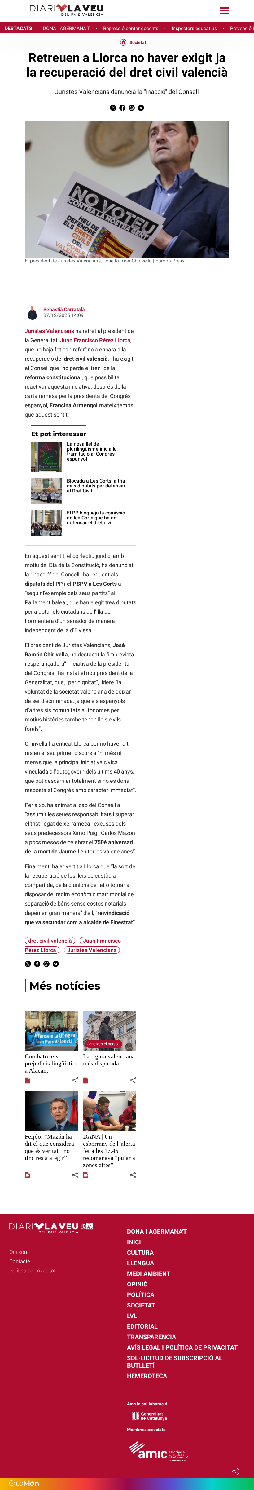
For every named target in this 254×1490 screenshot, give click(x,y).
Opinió (137, 1284)
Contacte (19, 1261)
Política (140, 1294)
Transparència (151, 1337)
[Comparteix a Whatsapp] (132, 109)
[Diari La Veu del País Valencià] (54, 18)
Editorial (142, 1326)
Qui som (19, 1252)
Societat (137, 42)
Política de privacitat (32, 1270)
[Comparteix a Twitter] (113, 109)
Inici (134, 1242)
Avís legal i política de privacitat (182, 1347)
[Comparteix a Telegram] (141, 109)
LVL (132, 1316)
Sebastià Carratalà (64, 309)
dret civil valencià (50, 940)
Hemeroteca (147, 1376)
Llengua (140, 1263)
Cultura (140, 1252)
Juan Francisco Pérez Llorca (95, 340)
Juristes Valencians (49, 331)
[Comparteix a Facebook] (122, 109)
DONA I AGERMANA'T (66, 28)
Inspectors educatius (194, 28)
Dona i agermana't (157, 1231)
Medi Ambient (148, 1273)
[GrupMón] (127, 1484)
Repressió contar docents (130, 28)
